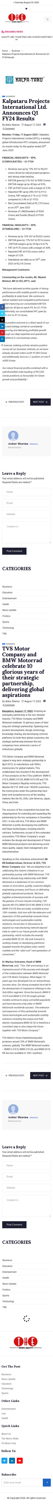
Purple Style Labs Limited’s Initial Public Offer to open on (26, 38)
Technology (8, 627)
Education (7, 592)
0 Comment (9, 128)
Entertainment (9, 598)
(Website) (34, 444)
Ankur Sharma (12, 124)
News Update (9, 610)
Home (5, 51)
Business (16, 51)
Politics (6, 616)
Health (5, 604)
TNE (4, 633)
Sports (5, 622)
